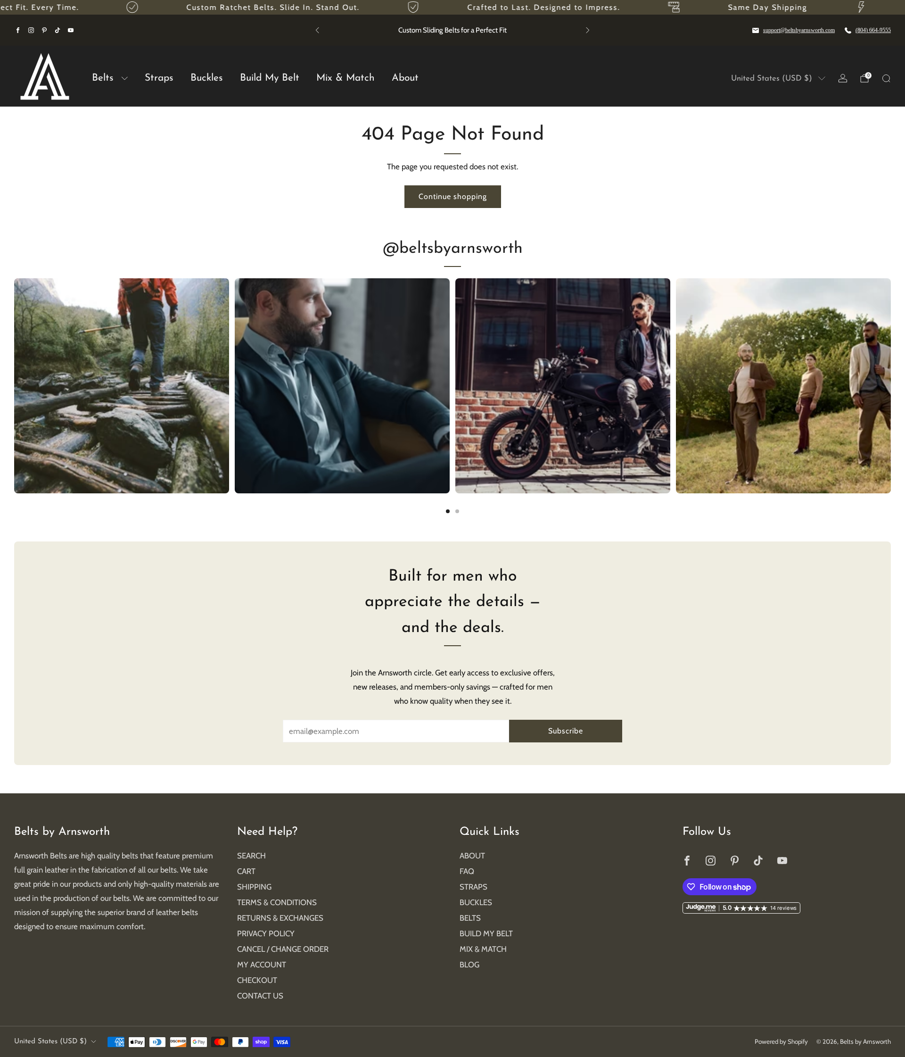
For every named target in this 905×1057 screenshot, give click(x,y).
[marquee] (452, 7)
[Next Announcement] (588, 30)
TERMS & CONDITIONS (277, 902)
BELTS (470, 918)
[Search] (886, 78)
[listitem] (452, 30)
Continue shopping (453, 196)
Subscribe (565, 730)
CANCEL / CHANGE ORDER (283, 949)
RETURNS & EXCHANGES (280, 918)
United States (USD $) (771, 79)
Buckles (206, 78)
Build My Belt (269, 78)
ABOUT (472, 855)
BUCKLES (476, 902)
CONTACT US (260, 995)
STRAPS (473, 886)
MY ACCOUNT (261, 964)
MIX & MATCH (483, 949)
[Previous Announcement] (317, 30)
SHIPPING (254, 886)
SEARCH (251, 855)
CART (246, 871)
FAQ (467, 871)
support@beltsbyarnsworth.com (799, 30)
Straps (159, 78)
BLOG (469, 964)
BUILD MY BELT (486, 933)
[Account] (842, 78)
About (405, 78)
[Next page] (891, 386)
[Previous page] (14, 386)
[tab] (448, 511)
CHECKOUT (257, 980)
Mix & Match (345, 78)
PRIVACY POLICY (266, 933)
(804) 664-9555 (873, 30)
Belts (103, 78)
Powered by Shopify (781, 1041)
